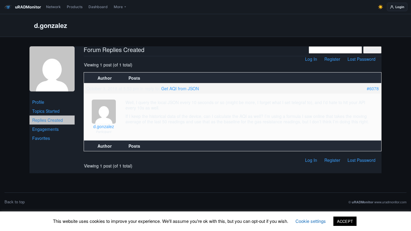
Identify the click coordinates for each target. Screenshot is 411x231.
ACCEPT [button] (345, 221)
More (118, 7)
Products (74, 7)
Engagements (45, 129)
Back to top (15, 202)
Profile (38, 102)
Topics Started (46, 111)
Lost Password (361, 59)
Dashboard (98, 7)
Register (332, 59)
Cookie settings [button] (310, 221)
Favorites (41, 138)
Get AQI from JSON (180, 88)
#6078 (373, 88)
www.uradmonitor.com (390, 201)
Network (53, 7)
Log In (311, 59)
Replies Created (47, 120)
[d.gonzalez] (52, 71)
